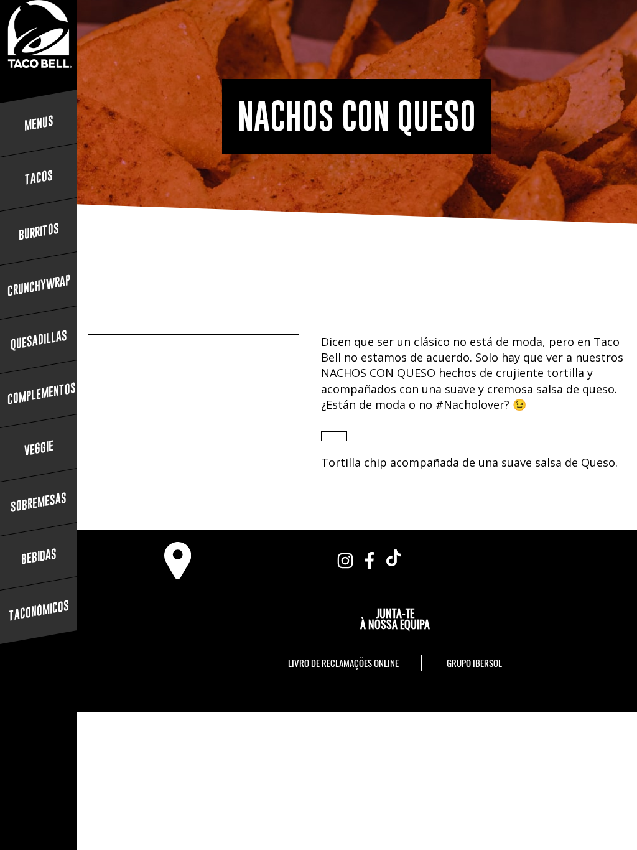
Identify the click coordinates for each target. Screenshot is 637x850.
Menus (38, 123)
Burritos (39, 232)
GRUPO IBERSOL (474, 663)
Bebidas (39, 556)
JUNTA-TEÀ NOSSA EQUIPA (395, 618)
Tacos (39, 177)
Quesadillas (39, 340)
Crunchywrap (38, 285)
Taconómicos (39, 611)
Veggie (38, 448)
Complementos (38, 393)
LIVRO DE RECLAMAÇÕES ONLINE (343, 663)
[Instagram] (345, 558)
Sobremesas (39, 502)
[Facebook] (369, 558)
